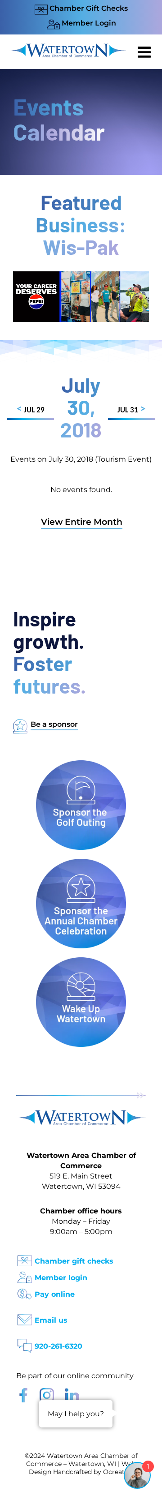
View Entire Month (81, 522)
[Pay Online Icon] (25, 1291)
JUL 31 (131, 409)
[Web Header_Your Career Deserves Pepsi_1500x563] (81, 275)
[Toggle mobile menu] (145, 52)
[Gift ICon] (25, 1258)
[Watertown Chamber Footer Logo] (81, 1114)
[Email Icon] (25, 1317)
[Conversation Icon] (25, 1343)
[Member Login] (25, 1274)
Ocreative (118, 1472)
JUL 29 (31, 409)
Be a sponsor (54, 724)
